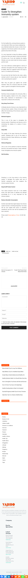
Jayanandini (5, 16)
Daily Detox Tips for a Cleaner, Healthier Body (12, 394)
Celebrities (4, 421)
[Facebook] (2, 20)
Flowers (4, 432)
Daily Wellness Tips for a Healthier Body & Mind (12, 371)
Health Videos (5, 440)
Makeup (4, 447)
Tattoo (4, 460)
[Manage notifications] (24, 575)
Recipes (4, 451)
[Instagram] (11, 574)
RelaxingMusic (12, 215)
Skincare (4, 455)
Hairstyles (4, 434)
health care (8, 251)
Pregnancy (4, 449)
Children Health (5, 423)
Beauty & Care (5, 419)
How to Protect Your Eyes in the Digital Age (12, 384)
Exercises (4, 427)
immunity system (5, 253)
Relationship (5, 453)
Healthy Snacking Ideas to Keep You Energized (12, 388)
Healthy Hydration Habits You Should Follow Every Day (14, 378)
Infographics (5, 442)
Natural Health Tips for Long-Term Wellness (12, 368)
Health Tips (7, 7)
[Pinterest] (9, 20)
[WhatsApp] (12, 20)
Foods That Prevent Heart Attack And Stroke (20, 270)
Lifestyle (4, 445)
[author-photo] (14, 284)
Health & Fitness (6, 436)
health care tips (15, 251)
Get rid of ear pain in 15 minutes (6, 270)
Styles (3, 458)
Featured (4, 430)
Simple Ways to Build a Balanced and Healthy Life (13, 375)
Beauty (4, 417)
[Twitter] (6, 20)
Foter (18, 215)
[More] (16, 20)
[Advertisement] (14, 234)
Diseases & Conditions (7, 425)
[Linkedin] (14, 574)
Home (2, 7)
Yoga (3, 462)
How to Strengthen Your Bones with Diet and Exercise (14, 381)
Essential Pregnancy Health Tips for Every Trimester (14, 391)
